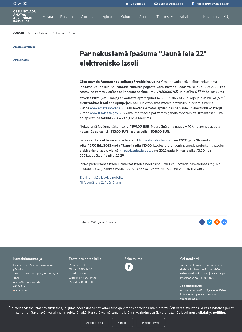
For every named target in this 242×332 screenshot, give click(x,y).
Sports (144, 16)
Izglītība (107, 16)
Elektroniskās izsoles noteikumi (103, 177)
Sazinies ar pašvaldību (171, 3)
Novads (209, 16)
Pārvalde (67, 16)
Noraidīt (122, 322)
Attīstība (87, 16)
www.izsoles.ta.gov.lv (105, 112)
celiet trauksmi (189, 273)
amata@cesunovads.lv (26, 282)
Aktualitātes (59, 32)
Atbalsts (186, 16)
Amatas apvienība (24, 47)
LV (19, 3)
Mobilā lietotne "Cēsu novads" (213, 3)
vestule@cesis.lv (190, 298)
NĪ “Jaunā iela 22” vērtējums (101, 182)
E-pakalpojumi (138, 3)
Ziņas (74, 32)
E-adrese (21, 290)
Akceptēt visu (94, 322)
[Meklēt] (226, 17)
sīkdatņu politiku (211, 312)
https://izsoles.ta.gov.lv (156, 140)
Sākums (33, 32)
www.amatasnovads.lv (106, 108)
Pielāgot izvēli (150, 322)
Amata (48, 16)
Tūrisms (162, 16)
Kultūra (126, 16)
